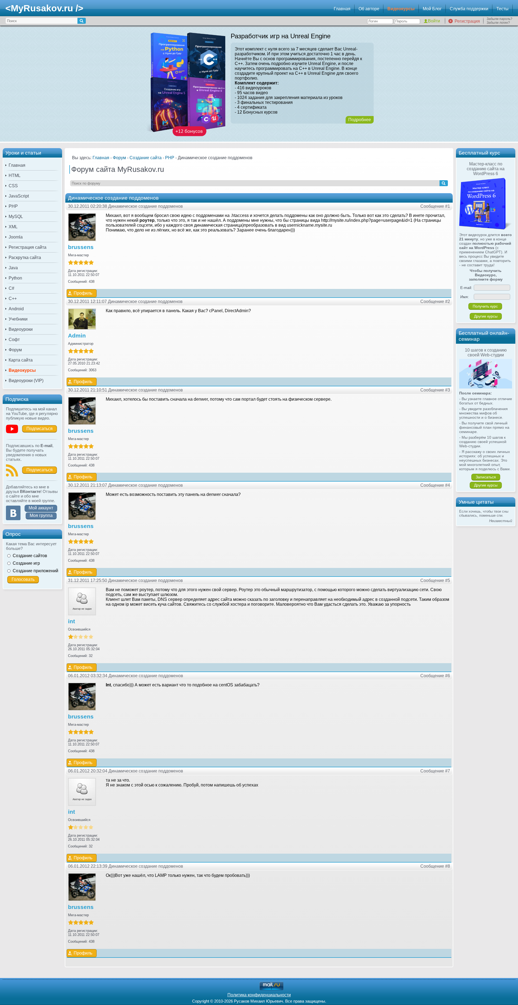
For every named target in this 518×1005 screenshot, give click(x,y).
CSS (13, 185)
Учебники (18, 319)
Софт (14, 339)
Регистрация (467, 21)
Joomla (16, 237)
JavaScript (19, 196)
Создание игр (26, 563)
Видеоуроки (21, 329)
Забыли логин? (498, 23)
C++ (13, 298)
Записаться (486, 477)
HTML (15, 175)
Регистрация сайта (27, 247)
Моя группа (41, 515)
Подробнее (359, 119)
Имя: (464, 297)
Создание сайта (146, 157)
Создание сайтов (30, 555)
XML (13, 226)
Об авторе (369, 8)
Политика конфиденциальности (259, 995)
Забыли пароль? (499, 19)
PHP (13, 206)
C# (11, 288)
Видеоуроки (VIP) (26, 380)
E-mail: (466, 287)
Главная (342, 8)
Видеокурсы (401, 8)
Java (13, 267)
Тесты (502, 8)
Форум (15, 350)
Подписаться (39, 428)
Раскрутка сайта (25, 257)
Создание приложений (35, 570)
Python (15, 278)
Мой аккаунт (41, 508)
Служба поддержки (469, 8)
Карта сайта (21, 360)
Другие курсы (485, 316)
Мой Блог (432, 8)
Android (16, 308)
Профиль (83, 293)
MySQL (16, 216)
